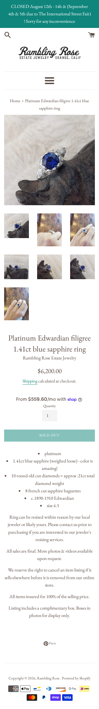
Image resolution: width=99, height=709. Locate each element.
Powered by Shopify (76, 678)
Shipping (30, 381)
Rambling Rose (48, 678)
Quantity (49, 405)
